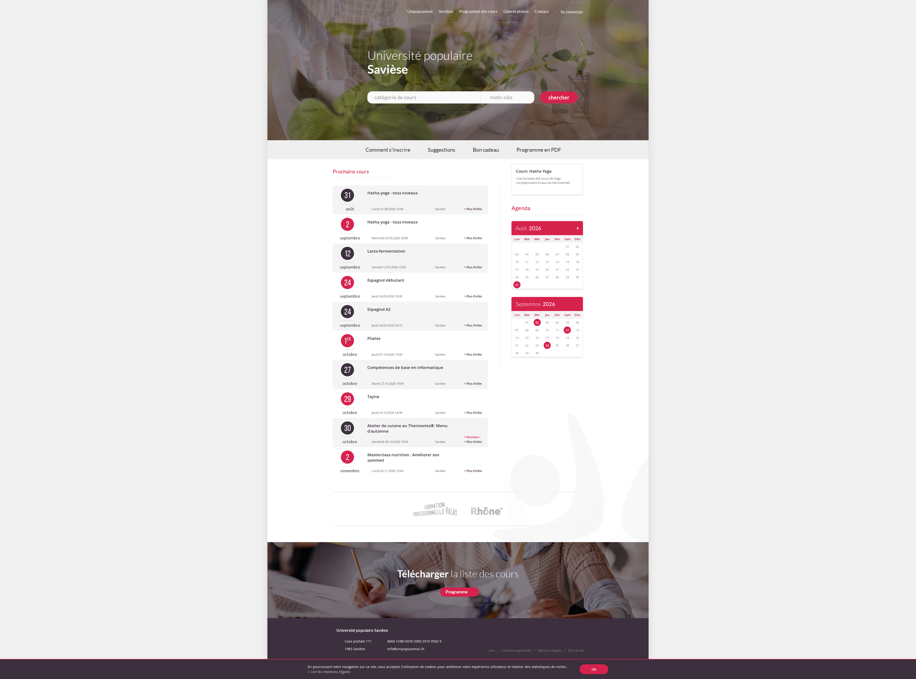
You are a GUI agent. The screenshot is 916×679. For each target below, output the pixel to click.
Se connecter (572, 12)
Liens (491, 650)
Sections (446, 11)
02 (537, 323)
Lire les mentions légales (330, 671)
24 (547, 345)
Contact (542, 11)
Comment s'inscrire (387, 150)
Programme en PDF (538, 150)
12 (567, 330)
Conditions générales (516, 650)
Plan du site (576, 650)
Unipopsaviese (420, 11)
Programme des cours (478, 11)
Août (528, 228)
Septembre (535, 304)
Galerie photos (516, 11)
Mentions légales (550, 650)
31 (517, 285)
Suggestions (441, 150)
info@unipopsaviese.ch (405, 649)
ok (594, 669)
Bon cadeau (486, 150)
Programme (457, 591)
